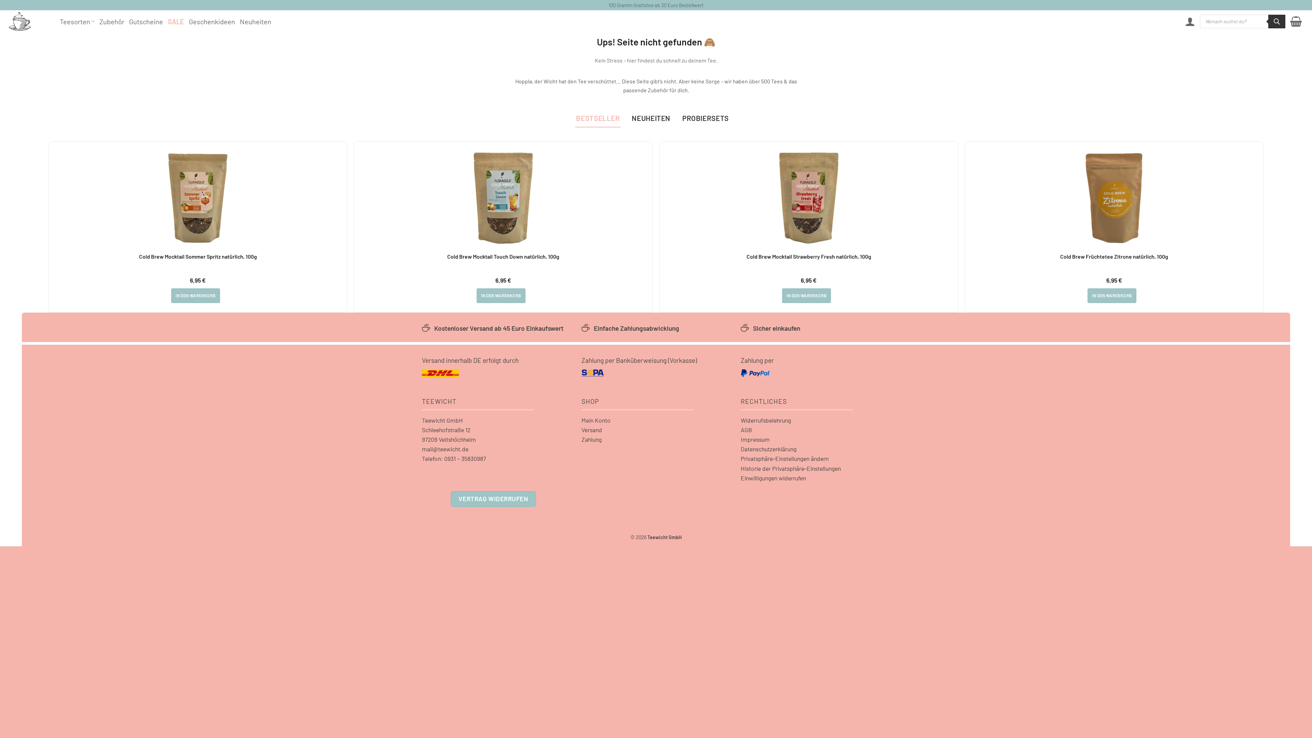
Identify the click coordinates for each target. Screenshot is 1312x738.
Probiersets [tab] (705, 118)
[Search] (1276, 21)
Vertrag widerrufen (493, 499)
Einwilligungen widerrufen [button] (773, 478)
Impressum (755, 439)
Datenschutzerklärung (768, 449)
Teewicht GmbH (442, 420)
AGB (746, 430)
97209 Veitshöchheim (449, 439)
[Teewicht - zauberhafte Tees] (29, 21)
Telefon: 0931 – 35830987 (454, 458)
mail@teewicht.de (445, 449)
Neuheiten (255, 21)
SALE (176, 21)
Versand (592, 430)
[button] (1190, 21)
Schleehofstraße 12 (446, 430)
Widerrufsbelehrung (766, 420)
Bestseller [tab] (598, 118)
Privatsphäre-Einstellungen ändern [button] (785, 458)
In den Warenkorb (196, 295)
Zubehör (111, 21)
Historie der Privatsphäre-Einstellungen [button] (791, 468)
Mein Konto (596, 420)
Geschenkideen (212, 21)
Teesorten (75, 21)
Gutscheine (146, 21)
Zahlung (592, 439)
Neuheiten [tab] (651, 118)
